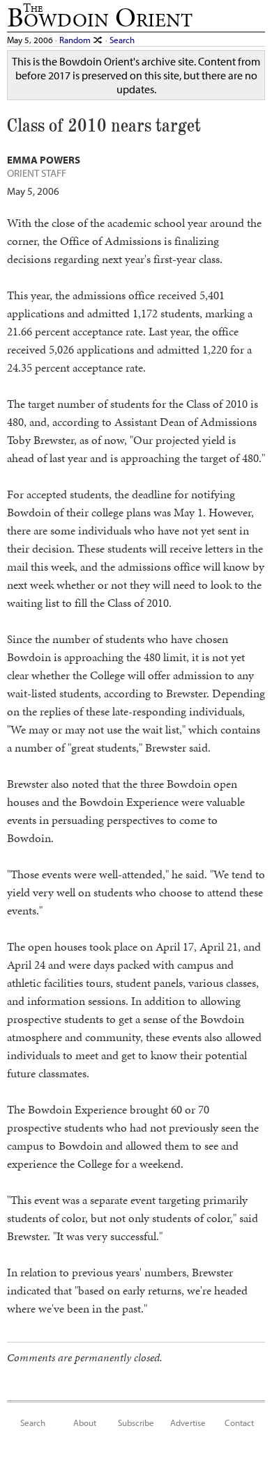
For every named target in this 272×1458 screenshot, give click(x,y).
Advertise (188, 1422)
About (84, 1422)
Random (76, 39)
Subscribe (136, 1422)
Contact (239, 1422)
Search (122, 39)
